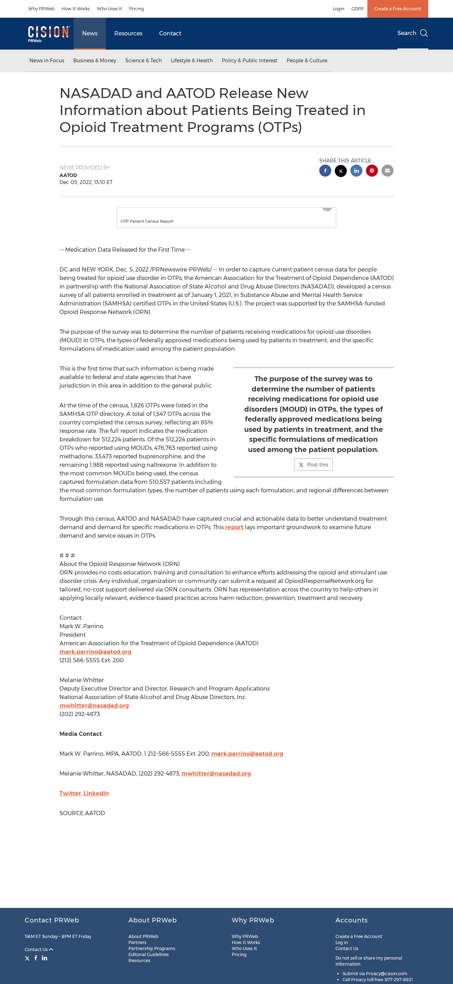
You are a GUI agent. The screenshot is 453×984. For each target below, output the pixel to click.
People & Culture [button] (307, 60)
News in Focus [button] (46, 60)
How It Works (76, 8)
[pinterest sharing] (372, 171)
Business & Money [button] (94, 60)
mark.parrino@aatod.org (95, 659)
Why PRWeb (41, 8)
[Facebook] (36, 957)
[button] (226, 211)
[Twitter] (28, 957)
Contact (170, 33)
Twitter (70, 800)
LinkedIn (96, 800)
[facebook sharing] (325, 171)
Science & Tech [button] (143, 60)
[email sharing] (388, 171)
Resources (128, 33)
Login (338, 8)
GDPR (357, 8)
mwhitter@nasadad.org (94, 712)
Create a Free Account (397, 8)
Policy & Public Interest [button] (249, 60)
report (234, 534)
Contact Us (37, 949)
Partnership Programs (151, 948)
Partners (137, 942)
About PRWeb (143, 936)
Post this (317, 472)
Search (407, 33)
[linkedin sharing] (356, 171)
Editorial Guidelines (148, 954)
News (89, 33)
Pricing (136, 8)
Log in (342, 942)
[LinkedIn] (44, 957)
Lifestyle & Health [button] (192, 60)
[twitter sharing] (341, 172)
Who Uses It (109, 8)
